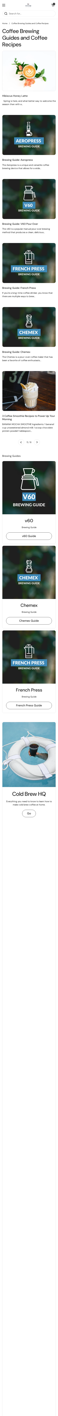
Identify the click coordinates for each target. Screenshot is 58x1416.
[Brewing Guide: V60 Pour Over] (29, 199)
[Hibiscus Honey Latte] (29, 71)
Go (29, 813)
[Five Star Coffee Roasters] (28, 5)
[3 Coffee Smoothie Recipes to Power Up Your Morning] (29, 391)
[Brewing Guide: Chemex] (29, 327)
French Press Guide (29, 705)
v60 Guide (29, 536)
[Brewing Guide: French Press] (29, 263)
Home (4, 23)
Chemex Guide (29, 621)
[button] (53, 5)
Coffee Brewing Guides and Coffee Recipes (29, 23)
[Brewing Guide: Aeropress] (29, 135)
